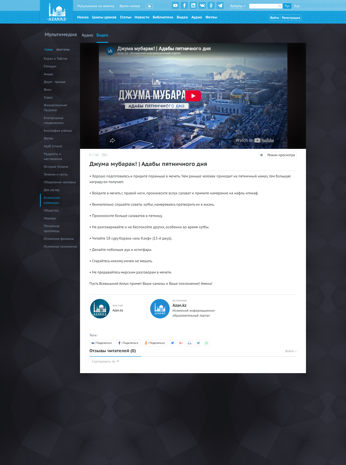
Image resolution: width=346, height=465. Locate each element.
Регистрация (291, 18)
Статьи (125, 17)
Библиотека (163, 17)
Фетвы (211, 17)
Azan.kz (118, 310)
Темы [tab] (48, 49)
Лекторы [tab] (63, 49)
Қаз (297, 6)
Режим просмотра (281, 155)
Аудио (196, 17)
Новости (142, 17)
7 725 (95, 155)
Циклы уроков (104, 17)
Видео (182, 17)
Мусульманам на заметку (95, 6)
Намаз (83, 17)
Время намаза (130, 6)
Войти (274, 18)
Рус (287, 6)
